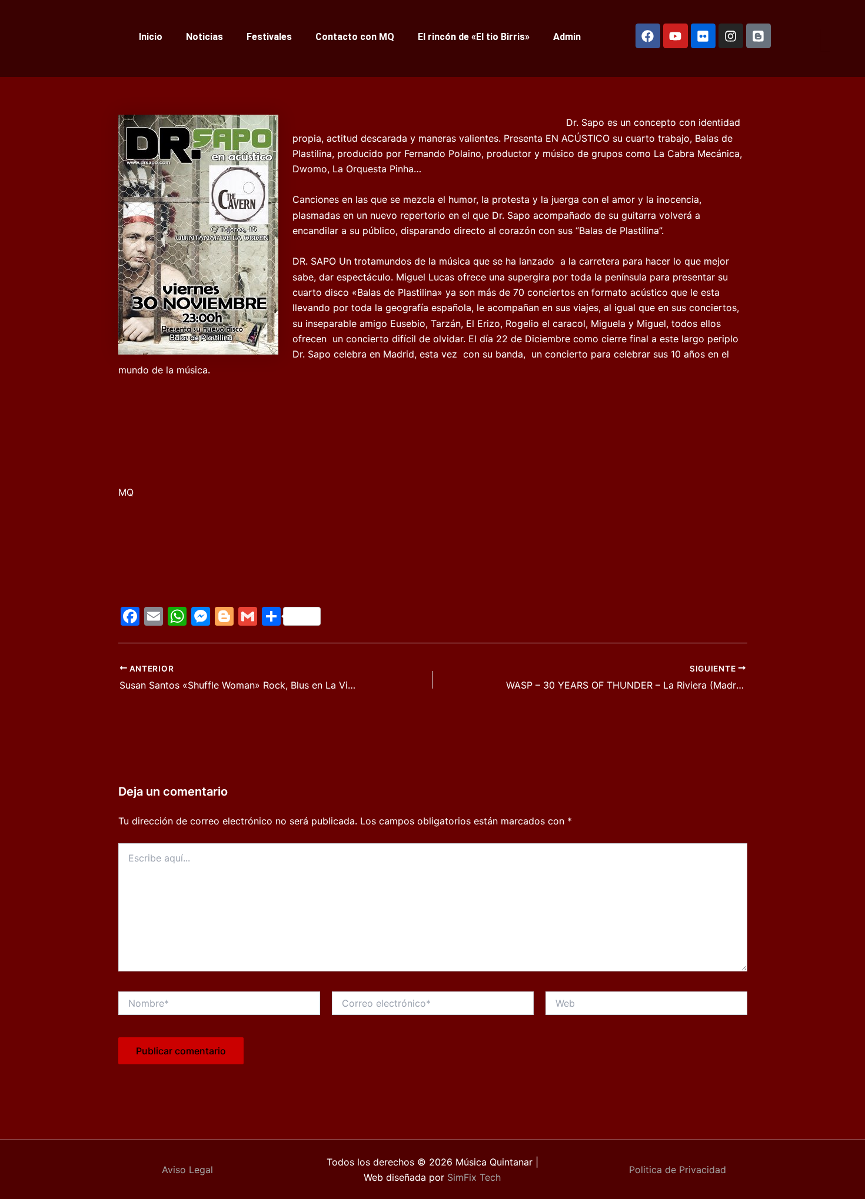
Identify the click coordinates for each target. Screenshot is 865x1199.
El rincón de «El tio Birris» (474, 36)
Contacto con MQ (354, 36)
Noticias (204, 36)
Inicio (150, 36)
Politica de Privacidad (677, 1169)
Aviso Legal (187, 1169)
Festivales (269, 36)
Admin (567, 36)
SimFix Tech (472, 1177)
